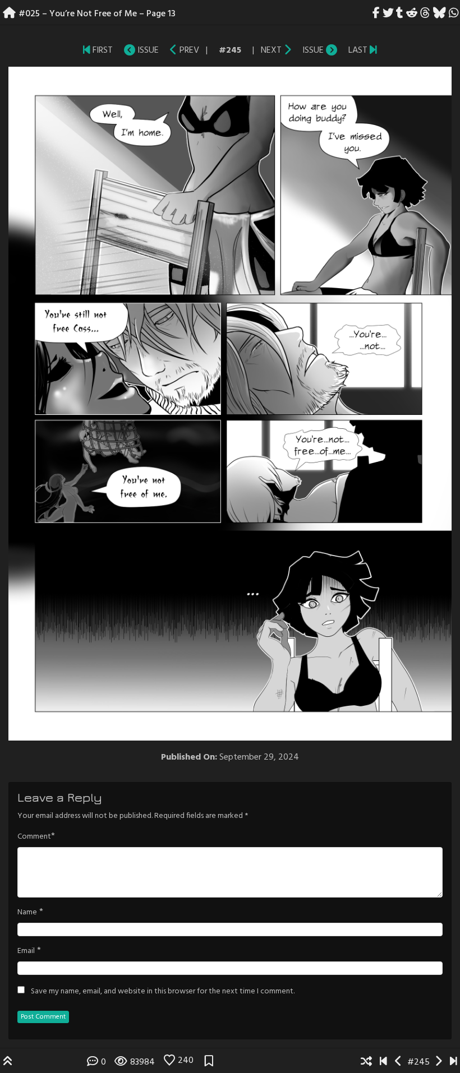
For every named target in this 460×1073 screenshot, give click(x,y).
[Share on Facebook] (376, 14)
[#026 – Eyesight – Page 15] (373, 50)
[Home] (9, 14)
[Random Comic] (366, 1062)
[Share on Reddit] (412, 14)
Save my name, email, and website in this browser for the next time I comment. (163, 991)
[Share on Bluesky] (439, 14)
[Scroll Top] (8, 1062)
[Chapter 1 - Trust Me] (86, 50)
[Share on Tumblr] (400, 14)
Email (26, 951)
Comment (34, 837)
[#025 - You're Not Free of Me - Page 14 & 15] (287, 50)
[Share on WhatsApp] (453, 14)
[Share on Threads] (425, 14)
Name (27, 912)
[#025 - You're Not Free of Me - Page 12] (173, 50)
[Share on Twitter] (388, 14)
